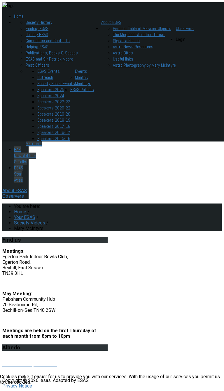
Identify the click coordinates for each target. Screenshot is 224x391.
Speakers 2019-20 (53, 114)
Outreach (45, 77)
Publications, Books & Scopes (52, 53)
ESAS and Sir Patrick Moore (49, 59)
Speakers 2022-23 (53, 102)
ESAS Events (48, 71)
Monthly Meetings (83, 80)
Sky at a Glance (126, 41)
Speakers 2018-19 (53, 120)
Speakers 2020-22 (53, 108)
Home (19, 16)
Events (81, 71)
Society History (39, 22)
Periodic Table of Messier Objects (142, 28)
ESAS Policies (82, 89)
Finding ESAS (37, 28)
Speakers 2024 (50, 96)
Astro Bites (123, 53)
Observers (185, 28)
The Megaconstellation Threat (139, 34)
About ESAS (111, 22)
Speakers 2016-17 (53, 132)
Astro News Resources (133, 47)
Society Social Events (56, 83)
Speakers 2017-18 (53, 126)
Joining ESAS (37, 34)
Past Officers (37, 65)
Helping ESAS (37, 47)
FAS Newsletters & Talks (25, 155)
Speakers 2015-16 (53, 138)
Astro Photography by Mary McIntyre (144, 65)
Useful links (123, 59)
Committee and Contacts (48, 41)
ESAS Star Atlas (18, 174)
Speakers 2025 (50, 89)
